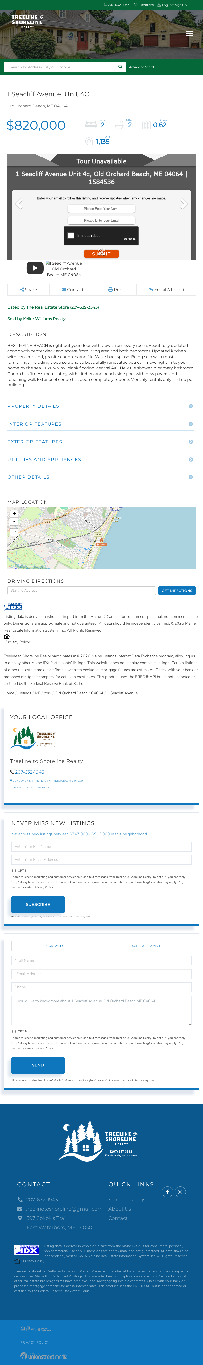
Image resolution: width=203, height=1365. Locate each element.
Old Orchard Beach (71, 693)
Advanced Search (142, 67)
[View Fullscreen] (14, 532)
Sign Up (181, 5)
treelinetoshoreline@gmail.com (63, 1209)
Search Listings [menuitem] (127, 1200)
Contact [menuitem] (118, 1218)
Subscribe (38, 904)
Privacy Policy (18, 642)
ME (37, 693)
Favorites (146, 5)
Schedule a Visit (146, 946)
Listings (24, 693)
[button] (120, 67)
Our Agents (40, 787)
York (47, 693)
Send (38, 1065)
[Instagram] (180, 1192)
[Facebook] (167, 1192)
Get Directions (177, 591)
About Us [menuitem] (119, 1209)
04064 (97, 693)
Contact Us (19, 787)
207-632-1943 (118, 5)
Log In (167, 5)
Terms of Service (132, 1080)
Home (9, 693)
